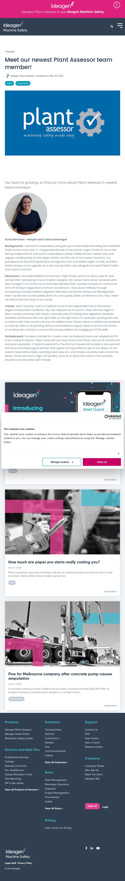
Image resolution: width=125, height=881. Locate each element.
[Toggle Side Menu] (120, 25)
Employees (23, 83)
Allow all (102, 462)
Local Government (55, 751)
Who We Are (92, 770)
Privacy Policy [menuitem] (25, 863)
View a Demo (92, 742)
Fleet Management (56, 780)
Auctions (49, 734)
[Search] (112, 26)
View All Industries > (56, 762)
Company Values (94, 766)
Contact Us (91, 730)
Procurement (52, 797)
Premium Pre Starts (16, 766)
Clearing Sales (53, 730)
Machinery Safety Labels (19, 738)
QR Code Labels (14, 783)
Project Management (57, 793)
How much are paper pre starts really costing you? (54, 562)
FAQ (87, 734)
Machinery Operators (57, 784)
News (9, 83)
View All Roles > (54, 808)
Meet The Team (94, 774)
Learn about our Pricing (58, 828)
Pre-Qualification (14, 770)
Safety (49, 801)
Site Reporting (13, 779)
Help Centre (92, 738)
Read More (111, 479)
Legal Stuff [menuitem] (10, 863)
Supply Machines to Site (18, 774)
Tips (12, 582)
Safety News (16, 699)
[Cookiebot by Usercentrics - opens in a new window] (107, 417)
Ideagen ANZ (92, 779)
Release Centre (94, 747)
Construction (52, 738)
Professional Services (17, 757)
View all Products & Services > (22, 790)
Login (105, 807)
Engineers (50, 789)
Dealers (49, 742)
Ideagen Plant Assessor (22, 76)
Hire (47, 747)
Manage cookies (60, 462)
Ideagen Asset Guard (17, 734)
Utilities (49, 755)
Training (9, 761)
